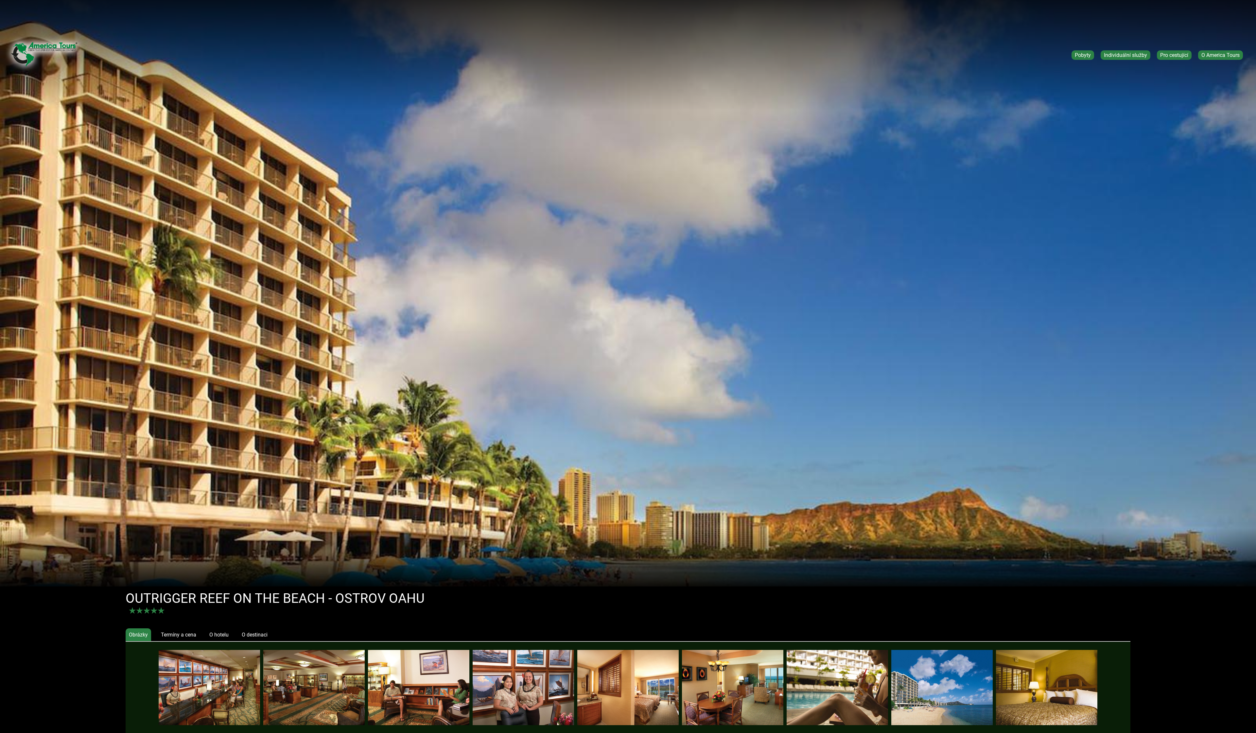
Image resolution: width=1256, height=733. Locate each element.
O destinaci (255, 635)
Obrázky (138, 635)
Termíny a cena (178, 635)
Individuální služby (1125, 55)
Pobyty (1083, 55)
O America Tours (1220, 55)
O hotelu (219, 635)
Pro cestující (1174, 55)
